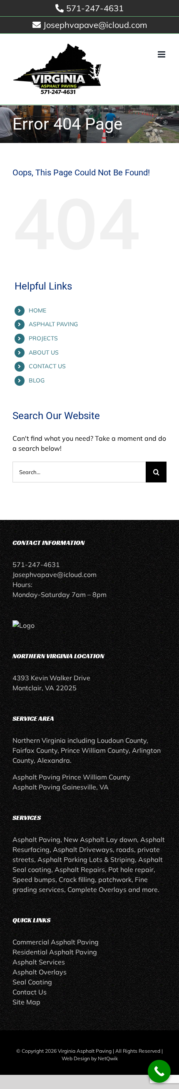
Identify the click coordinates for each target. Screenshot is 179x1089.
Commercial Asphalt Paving (55, 942)
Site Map (26, 1002)
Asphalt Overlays (39, 972)
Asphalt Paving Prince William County (71, 777)
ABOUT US (44, 352)
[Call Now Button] (159, 1071)
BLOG (37, 380)
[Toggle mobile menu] (162, 54)
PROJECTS (43, 338)
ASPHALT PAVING (53, 324)
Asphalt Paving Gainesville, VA (60, 787)
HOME (37, 310)
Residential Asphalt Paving (54, 952)
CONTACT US (47, 366)
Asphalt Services (38, 962)
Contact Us (29, 992)
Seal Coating (32, 982)
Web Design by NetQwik (90, 1058)
